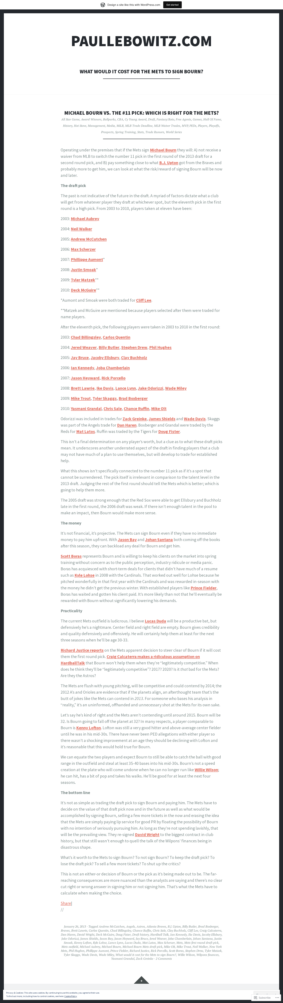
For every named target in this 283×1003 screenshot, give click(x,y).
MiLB (120, 126)
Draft (151, 119)
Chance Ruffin (136, 408)
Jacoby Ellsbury (105, 357)
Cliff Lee (143, 300)
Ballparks (109, 119)
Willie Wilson (206, 769)
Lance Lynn (125, 388)
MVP (185, 126)
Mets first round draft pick (201, 942)
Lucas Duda (155, 621)
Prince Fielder (203, 587)
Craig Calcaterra (210, 930)
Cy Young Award (136, 119)
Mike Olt (159, 408)
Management (96, 126)
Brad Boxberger (133, 398)
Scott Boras (71, 556)
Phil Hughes (160, 347)
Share (66, 903)
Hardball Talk (159, 934)
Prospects (107, 132)
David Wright (147, 834)
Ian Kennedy (82, 367)
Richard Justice (139, 951)
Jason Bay (127, 539)
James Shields (162, 418)
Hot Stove (80, 126)
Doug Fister (169, 431)
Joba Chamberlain (113, 367)
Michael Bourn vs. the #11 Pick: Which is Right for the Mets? (141, 113)
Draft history (140, 934)
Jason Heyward (85, 378)
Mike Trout (81, 398)
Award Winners (91, 119)
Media (111, 126)
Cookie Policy (70, 996)
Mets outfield (69, 947)
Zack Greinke (135, 418)
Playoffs (214, 126)
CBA (120, 119)
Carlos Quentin (116, 337)
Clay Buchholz (134, 357)
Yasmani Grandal (86, 408)
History (67, 126)
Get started (172, 4)
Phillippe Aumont (87, 259)
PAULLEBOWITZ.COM (141, 41)
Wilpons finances (207, 955)
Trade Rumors (154, 132)
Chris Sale (113, 408)
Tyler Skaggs (105, 398)
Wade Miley (176, 388)
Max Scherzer (83, 249)
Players (202, 126)
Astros (140, 926)
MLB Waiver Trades (167, 126)
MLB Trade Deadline (138, 126)
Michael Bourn (163, 150)
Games (197, 119)
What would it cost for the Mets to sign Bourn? (146, 955)
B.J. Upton (168, 162)
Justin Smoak (83, 269)
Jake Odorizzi (150, 388)
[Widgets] (141, 980)
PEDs (192, 126)
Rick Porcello (113, 378)
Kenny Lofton (88, 727)
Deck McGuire (83, 290)
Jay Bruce (80, 357)
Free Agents (183, 119)
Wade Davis (195, 418)
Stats (140, 132)
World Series (174, 132)
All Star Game (70, 119)
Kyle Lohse (85, 575)
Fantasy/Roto (165, 119)
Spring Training (125, 132)
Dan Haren (126, 425)
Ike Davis (104, 388)
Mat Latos (85, 431)
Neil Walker (81, 228)
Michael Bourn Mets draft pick (142, 947)
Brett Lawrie (83, 388)
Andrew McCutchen (89, 239)
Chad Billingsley (86, 337)
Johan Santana (159, 539)
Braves (65, 930)
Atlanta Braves (156, 926)
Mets (179, 942)
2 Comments (164, 958)
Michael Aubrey (85, 218)
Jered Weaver (84, 347)
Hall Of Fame (212, 119)
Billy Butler (109, 347)
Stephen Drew (134, 347)
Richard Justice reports (82, 650)
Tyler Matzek (83, 279)
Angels (130, 926)
